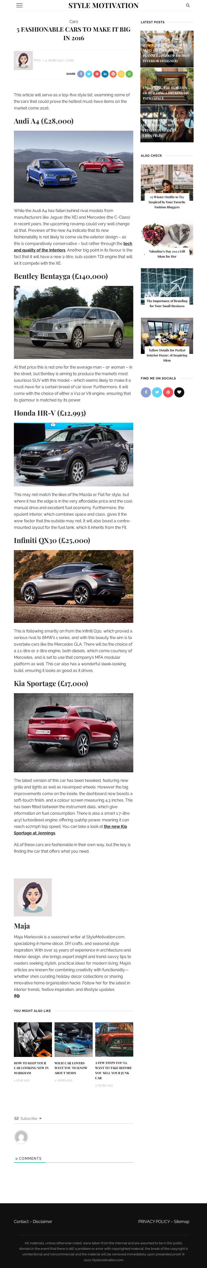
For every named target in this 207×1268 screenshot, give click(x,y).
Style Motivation (103, 5)
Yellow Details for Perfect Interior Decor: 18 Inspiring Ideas (167, 355)
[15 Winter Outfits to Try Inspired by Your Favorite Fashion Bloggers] (167, 182)
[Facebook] (15, 996)
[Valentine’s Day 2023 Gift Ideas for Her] (167, 236)
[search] (188, 5)
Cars (73, 21)
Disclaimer (42, 1221)
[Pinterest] (18, 996)
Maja (37, 60)
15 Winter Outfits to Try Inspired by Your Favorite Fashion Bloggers (167, 202)
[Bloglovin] (179, 392)
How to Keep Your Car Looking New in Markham (31, 1068)
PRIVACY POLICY (154, 1221)
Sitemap (181, 1221)
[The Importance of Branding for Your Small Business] (167, 286)
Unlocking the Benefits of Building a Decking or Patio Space (166, 92)
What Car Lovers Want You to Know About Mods (71, 1068)
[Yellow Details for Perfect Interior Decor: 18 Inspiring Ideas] (167, 335)
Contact (21, 1221)
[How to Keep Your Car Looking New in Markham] (33, 1039)
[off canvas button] (19, 5)
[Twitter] (157, 392)
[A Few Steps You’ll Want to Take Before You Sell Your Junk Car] (114, 1039)
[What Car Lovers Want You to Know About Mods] (74, 1039)
